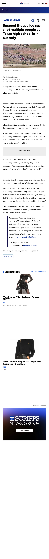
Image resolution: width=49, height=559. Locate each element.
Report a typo (8, 256)
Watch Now (42, 3)
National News (11, 20)
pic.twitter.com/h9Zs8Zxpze (24, 237)
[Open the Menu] (4, 3)
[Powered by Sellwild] (43, 405)
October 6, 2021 (30, 245)
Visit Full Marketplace (38, 272)
